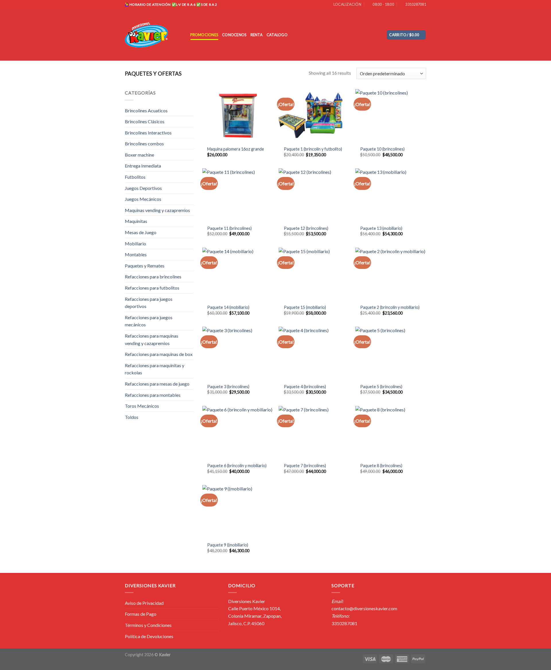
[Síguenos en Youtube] (378, 34)
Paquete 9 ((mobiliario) (227, 544)
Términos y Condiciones (148, 625)
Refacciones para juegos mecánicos (148, 321)
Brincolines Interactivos (148, 132)
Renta (257, 34)
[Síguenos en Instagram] (371, 34)
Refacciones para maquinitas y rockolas (154, 369)
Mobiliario (135, 243)
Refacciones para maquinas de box (159, 354)
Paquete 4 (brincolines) (305, 386)
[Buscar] (184, 34)
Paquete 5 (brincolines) (381, 386)
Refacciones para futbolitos (152, 287)
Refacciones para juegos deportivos (148, 302)
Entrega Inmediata (143, 165)
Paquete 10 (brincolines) (382, 149)
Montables (136, 254)
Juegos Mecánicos (143, 199)
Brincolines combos (144, 143)
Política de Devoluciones (149, 636)
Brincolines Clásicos (144, 121)
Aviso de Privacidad (144, 603)
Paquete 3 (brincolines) (228, 386)
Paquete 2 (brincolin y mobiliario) (390, 307)
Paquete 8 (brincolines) (381, 465)
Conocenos (234, 34)
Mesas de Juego (140, 232)
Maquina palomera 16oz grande (235, 149)
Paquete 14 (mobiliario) (228, 307)
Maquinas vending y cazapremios (157, 210)
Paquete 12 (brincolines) (306, 228)
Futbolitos (135, 177)
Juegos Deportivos (143, 188)
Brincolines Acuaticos (146, 110)
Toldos (131, 417)
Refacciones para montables (153, 395)
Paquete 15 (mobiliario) (305, 307)
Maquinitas (136, 221)
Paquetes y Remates (144, 265)
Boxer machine (139, 154)
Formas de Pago (140, 614)
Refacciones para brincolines (153, 276)
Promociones (204, 34)
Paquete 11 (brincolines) (229, 228)
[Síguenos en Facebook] (363, 34)
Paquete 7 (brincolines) (305, 465)
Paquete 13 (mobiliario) (381, 228)
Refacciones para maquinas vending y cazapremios (151, 339)
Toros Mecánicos (142, 406)
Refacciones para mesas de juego (157, 383)
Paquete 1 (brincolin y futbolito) (313, 149)
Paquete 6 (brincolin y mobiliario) (237, 465)
